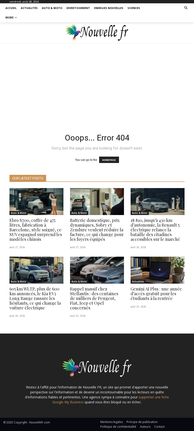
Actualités (138, 281)
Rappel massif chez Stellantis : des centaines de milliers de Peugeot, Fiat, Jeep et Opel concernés (94, 298)
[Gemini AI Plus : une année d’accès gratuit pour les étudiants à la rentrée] (158, 270)
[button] (186, 8)
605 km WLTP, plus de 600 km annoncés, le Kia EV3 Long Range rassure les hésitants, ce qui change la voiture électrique (35, 298)
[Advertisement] (97, 86)
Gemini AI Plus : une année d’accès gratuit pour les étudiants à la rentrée (156, 293)
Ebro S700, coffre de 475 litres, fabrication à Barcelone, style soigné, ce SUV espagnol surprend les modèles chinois (35, 229)
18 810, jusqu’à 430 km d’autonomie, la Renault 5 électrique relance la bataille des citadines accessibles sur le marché (155, 229)
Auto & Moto (18, 213)
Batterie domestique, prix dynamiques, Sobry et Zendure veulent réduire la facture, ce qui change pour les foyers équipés (97, 229)
